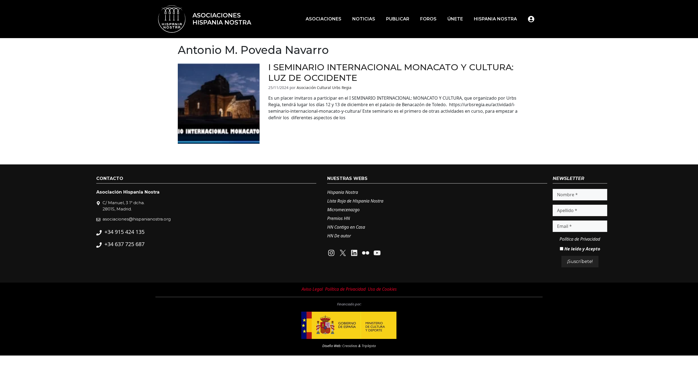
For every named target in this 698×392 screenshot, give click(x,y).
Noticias (363, 19)
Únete (455, 19)
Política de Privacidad (579, 239)
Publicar (397, 19)
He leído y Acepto (581, 249)
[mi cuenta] (531, 19)
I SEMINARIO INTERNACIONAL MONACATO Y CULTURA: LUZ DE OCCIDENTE (391, 72)
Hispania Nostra (495, 19)
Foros (428, 19)
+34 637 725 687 (124, 244)
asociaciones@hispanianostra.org (137, 219)
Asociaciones (323, 19)
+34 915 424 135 (124, 231)
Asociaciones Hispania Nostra (221, 19)
